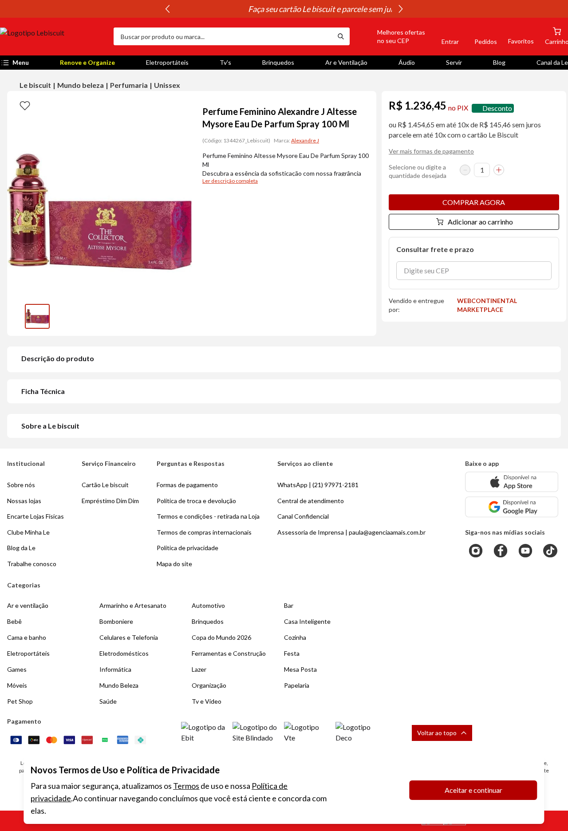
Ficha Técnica (43, 391)
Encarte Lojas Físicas (35, 516)
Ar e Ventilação (346, 62)
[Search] (341, 36)
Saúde (108, 701)
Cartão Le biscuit (105, 484)
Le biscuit (35, 85)
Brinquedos (278, 62)
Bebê (14, 621)
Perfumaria (129, 85)
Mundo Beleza (118, 685)
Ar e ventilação (27, 605)
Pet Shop (20, 701)
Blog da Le (21, 547)
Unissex (167, 85)
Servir (454, 62)
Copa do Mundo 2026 (221, 637)
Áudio (406, 62)
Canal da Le (552, 62)
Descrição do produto (57, 358)
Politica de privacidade (187, 547)
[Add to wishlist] (25, 105)
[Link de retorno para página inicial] (53, 36)
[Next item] (400, 9)
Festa (292, 653)
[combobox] (223, 36)
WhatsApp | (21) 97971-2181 (318, 484)
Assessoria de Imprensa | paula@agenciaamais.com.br (351, 532)
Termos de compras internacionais (204, 532)
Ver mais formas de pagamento (431, 151)
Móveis (17, 685)
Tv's (225, 62)
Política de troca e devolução (196, 500)
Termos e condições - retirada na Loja (208, 516)
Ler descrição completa (230, 180)
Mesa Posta (300, 669)
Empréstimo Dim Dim (110, 500)
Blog (499, 62)
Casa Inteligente (307, 621)
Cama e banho (26, 637)
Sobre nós (21, 484)
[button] (391, 36)
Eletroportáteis (167, 62)
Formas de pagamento (187, 484)
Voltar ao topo (437, 732)
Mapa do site (174, 563)
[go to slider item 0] (37, 316)
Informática (115, 669)
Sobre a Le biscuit (50, 425)
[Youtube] (525, 550)
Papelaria (296, 685)
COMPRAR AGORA (473, 202)
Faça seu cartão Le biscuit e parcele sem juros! (284, 9)
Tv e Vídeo (206, 701)
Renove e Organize (87, 62)
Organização (209, 685)
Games (17, 669)
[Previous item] (167, 9)
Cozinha (295, 637)
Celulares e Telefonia (128, 637)
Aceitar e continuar (473, 790)
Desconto (497, 108)
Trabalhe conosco (31, 563)
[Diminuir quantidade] (465, 170)
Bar (288, 605)
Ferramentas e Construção (229, 653)
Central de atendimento (310, 500)
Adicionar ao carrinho (480, 221)
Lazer (199, 669)
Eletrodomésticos (124, 653)
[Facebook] (500, 550)
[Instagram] (475, 550)
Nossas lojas (24, 500)
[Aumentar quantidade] (498, 170)
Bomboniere (116, 621)
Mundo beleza (80, 85)
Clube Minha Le (28, 532)
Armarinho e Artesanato (132, 605)
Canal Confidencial (303, 516)
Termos (186, 786)
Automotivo (208, 605)
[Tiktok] (550, 550)
